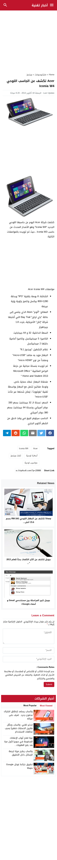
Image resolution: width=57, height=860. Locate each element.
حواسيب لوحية (31, 463)
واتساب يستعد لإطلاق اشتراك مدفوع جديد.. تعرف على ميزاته (18, 715)
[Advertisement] (28, 40)
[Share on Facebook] (50, 433)
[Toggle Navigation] (52, 5)
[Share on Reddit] (15, 433)
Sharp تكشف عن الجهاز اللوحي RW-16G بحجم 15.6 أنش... (28, 520)
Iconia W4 (23, 448)
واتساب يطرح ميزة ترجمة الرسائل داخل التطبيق (21, 753)
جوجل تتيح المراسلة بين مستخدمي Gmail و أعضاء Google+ (28, 602)
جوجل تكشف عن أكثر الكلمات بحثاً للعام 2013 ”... (28, 561)
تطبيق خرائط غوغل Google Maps (19, 766)
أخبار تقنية (40, 5)
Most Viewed (46, 706)
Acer (35, 448)
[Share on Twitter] (41, 433)
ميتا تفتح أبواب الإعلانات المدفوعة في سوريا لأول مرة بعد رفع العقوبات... (18, 741)
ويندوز (29, 75)
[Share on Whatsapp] (24, 433)
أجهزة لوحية (32, 456)
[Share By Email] (33, 433)
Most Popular (30, 705)
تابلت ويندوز (16, 456)
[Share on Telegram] (7, 433)
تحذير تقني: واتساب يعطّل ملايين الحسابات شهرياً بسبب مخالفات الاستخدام (19, 728)
